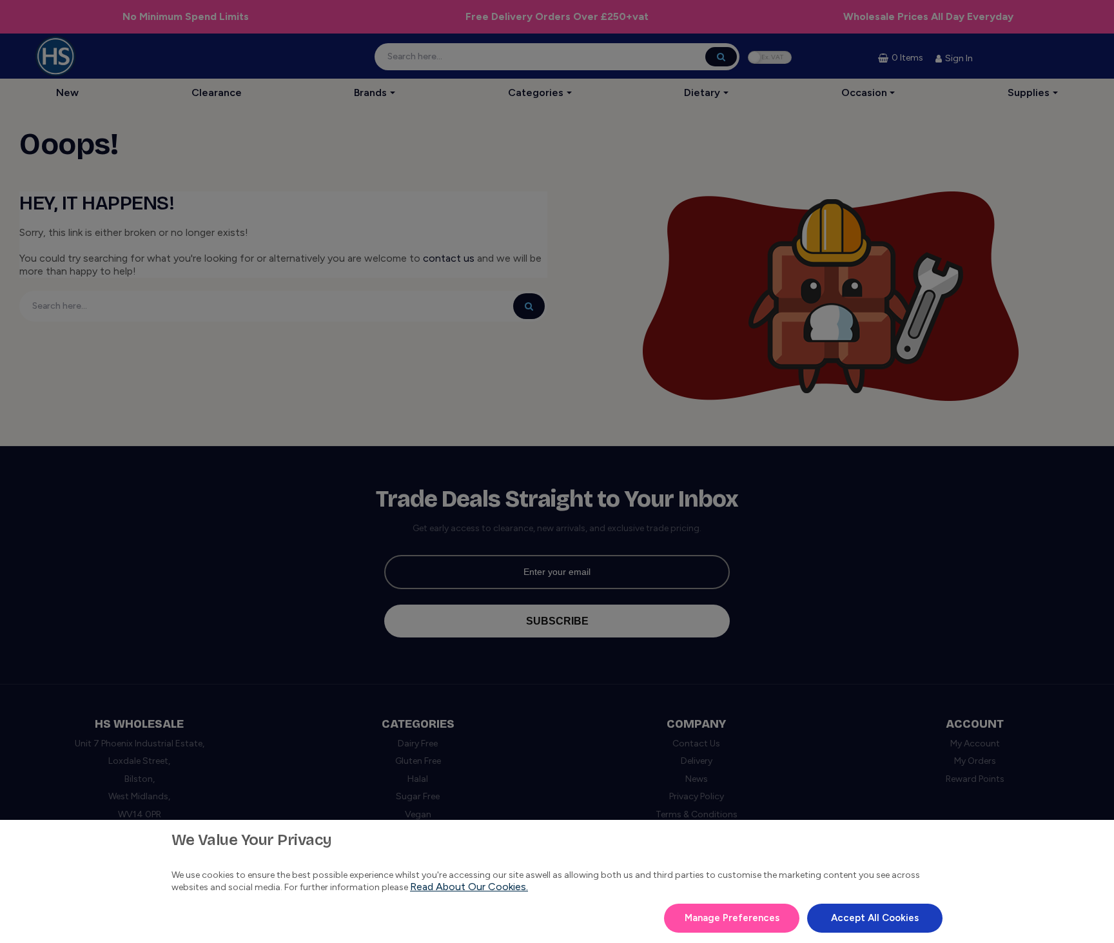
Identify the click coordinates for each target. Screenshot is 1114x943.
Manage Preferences (732, 918)
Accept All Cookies (875, 918)
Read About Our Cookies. (469, 886)
